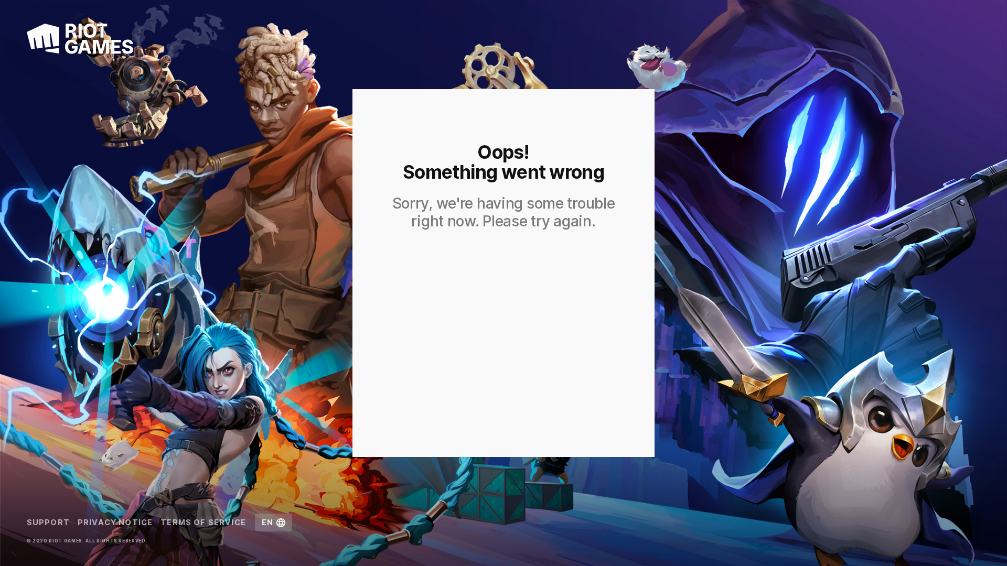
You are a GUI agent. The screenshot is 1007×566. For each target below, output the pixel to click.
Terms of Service (203, 522)
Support (48, 522)
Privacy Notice (115, 522)
